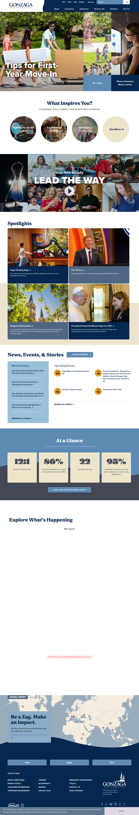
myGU (92, 2)
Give (75, 2)
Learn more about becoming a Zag (68, 489)
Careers (42, 780)
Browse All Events (63, 404)
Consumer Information (19, 787)
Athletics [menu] (114, 9)
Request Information (20, 326)
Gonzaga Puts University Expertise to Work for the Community (26, 406)
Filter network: (69, 529)
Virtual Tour (44, 790)
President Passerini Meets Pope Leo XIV (91, 326)
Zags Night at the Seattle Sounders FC (75, 372)
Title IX (72, 783)
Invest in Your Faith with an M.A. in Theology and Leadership (25, 383)
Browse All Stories (21, 418)
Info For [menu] (126, 9)
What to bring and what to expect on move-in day (29, 83)
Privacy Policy (62, 812)
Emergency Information (80, 780)
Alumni (81, 2)
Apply (70, 2)
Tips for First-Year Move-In (31, 69)
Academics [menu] (69, 9)
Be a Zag (106, 73)
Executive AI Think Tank (112, 389)
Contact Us (74, 787)
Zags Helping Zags (19, 270)
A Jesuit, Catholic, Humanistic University (26, 806)
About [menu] (56, 9)
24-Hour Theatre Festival (72, 389)
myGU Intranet (76, 790)
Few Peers (76, 270)
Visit (63, 2)
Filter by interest (80, 354)
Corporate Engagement (19, 790)
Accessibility (44, 783)
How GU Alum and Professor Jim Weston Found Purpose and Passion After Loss (28, 394)
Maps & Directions (16, 780)
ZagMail (42, 787)
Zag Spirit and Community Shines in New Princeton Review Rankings (28, 371)
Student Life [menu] (99, 9)
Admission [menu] (84, 9)
